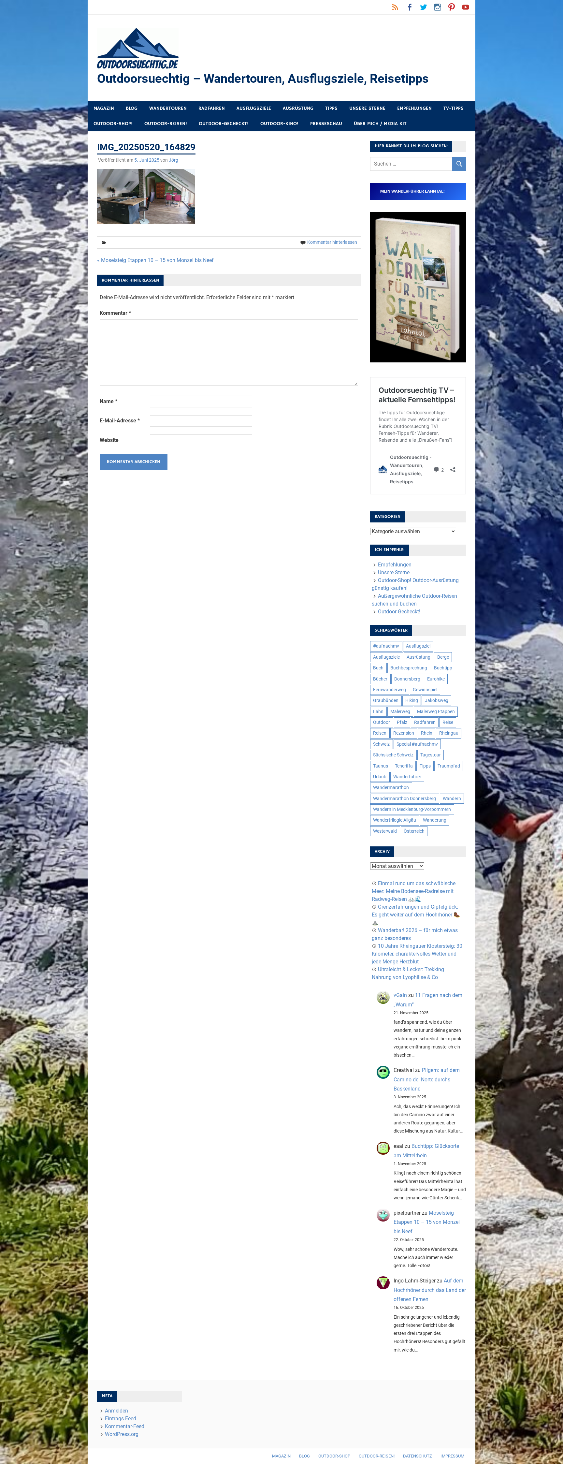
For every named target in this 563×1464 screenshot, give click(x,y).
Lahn (378, 711)
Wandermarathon (391, 787)
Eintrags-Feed (120, 1418)
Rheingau (448, 733)
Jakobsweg (436, 700)
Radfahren (211, 108)
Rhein (426, 733)
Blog (131, 108)
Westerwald (385, 831)
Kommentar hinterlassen (332, 242)
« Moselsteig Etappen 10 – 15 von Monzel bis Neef (155, 260)
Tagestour (430, 754)
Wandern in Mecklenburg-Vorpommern (412, 809)
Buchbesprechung (408, 667)
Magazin (104, 108)
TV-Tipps (453, 108)
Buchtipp (443, 667)
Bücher (380, 678)
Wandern (452, 798)
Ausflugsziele (254, 108)
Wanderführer (407, 776)
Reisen (379, 733)
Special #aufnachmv (417, 744)
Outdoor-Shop (334, 1456)
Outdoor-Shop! (113, 124)
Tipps (331, 108)
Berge (443, 657)
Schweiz (381, 744)
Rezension (403, 733)
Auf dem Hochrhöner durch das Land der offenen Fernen (430, 1290)
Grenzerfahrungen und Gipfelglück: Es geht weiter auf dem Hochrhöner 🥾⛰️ (416, 915)
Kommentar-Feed (124, 1426)
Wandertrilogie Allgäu (394, 820)
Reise (447, 722)
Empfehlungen (414, 108)
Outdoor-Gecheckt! (224, 124)
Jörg (173, 160)
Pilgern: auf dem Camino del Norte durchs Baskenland (427, 1079)
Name (108, 401)
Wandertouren (168, 108)
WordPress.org (121, 1434)
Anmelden (116, 1411)
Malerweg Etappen (436, 711)
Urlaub (379, 776)
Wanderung (434, 820)
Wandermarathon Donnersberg (404, 798)
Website (109, 440)
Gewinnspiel (425, 689)
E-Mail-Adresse (120, 420)
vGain (400, 995)
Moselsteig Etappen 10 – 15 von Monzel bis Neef (427, 1222)
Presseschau (326, 124)
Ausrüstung (298, 108)
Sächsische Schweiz (393, 754)
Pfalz (402, 722)
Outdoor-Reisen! (165, 124)
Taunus (380, 766)
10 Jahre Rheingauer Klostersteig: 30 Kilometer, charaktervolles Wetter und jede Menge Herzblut (417, 954)
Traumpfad (449, 766)
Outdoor (381, 722)
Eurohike (436, 678)
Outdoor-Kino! (279, 124)
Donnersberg (407, 678)
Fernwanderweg (389, 689)
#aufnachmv (386, 646)
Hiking (411, 700)
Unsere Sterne (367, 108)
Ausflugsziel (418, 646)
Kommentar (115, 313)
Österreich (414, 831)
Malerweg (400, 711)
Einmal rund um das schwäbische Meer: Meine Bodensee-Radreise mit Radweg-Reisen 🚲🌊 (413, 891)
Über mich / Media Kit (380, 124)
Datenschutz (417, 1456)
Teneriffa (404, 766)
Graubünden (385, 700)
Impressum (452, 1456)
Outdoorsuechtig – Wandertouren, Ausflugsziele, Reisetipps (263, 78)
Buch (378, 667)
